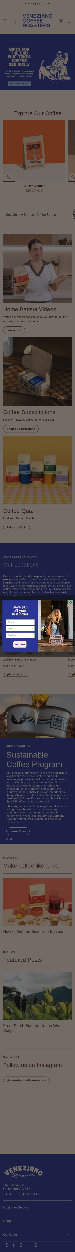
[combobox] (19, 628)
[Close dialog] (70, 602)
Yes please (19, 644)
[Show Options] (32, 628)
